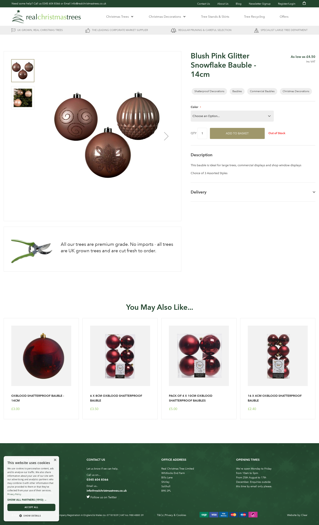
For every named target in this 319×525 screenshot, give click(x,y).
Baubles (237, 91)
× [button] (55, 460)
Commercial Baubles (262, 91)
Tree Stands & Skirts (215, 16)
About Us (222, 3)
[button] (166, 136)
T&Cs (160, 515)
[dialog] (31, 488)
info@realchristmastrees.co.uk (88, 3)
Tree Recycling (254, 16)
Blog (238, 3)
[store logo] (46, 16)
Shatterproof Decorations (209, 91)
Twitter (112, 497)
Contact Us (203, 3)
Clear (304, 515)
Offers (284, 16)
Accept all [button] (31, 507)
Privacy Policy (14, 494)
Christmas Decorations (165, 16)
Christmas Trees (117, 16)
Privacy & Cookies (175, 515)
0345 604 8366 (51, 3)
